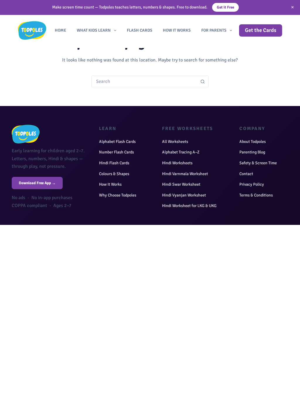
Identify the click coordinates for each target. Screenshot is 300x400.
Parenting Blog (252, 152)
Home (60, 30)
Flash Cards (139, 30)
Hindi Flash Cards (114, 162)
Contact (246, 173)
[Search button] (202, 81)
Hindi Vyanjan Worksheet (184, 195)
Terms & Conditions (256, 195)
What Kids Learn (94, 30)
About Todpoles (252, 141)
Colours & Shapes (114, 173)
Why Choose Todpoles (117, 195)
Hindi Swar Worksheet (181, 184)
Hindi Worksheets (177, 162)
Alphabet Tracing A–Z (181, 152)
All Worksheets (175, 141)
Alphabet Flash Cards (117, 141)
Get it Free (225, 7)
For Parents (213, 30)
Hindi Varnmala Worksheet (185, 173)
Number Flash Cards (116, 152)
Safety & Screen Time (258, 162)
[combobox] (144, 81)
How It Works (177, 30)
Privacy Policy (251, 184)
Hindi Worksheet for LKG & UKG (189, 205)
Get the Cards (260, 30)
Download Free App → (37, 183)
